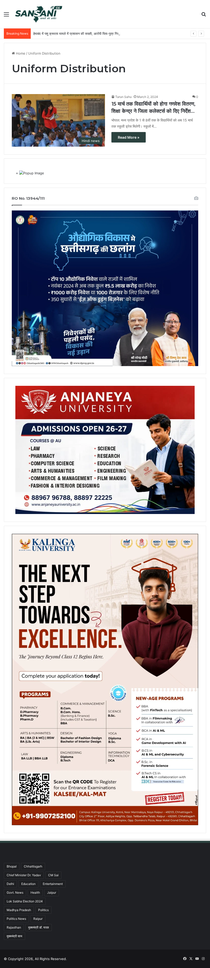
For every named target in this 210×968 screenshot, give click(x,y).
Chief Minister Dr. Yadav (24, 875)
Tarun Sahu (123, 97)
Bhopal (12, 866)
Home (20, 53)
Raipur (38, 919)
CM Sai (53, 875)
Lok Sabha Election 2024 (25, 901)
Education (28, 884)
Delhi (10, 884)
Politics (43, 910)
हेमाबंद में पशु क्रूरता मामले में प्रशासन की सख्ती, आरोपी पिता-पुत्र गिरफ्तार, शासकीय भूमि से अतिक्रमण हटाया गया (103, 34)
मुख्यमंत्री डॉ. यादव (38, 927)
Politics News (16, 919)
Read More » (128, 137)
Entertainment (53, 884)
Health (35, 892)
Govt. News (15, 892)
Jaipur (51, 892)
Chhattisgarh (33, 866)
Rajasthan (14, 927)
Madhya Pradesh (19, 910)
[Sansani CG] (38, 14)
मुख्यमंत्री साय (14, 936)
